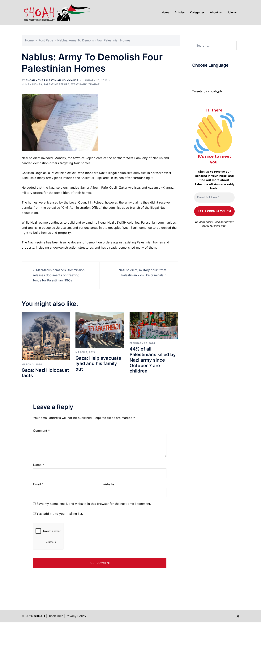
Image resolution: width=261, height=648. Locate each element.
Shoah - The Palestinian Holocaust (52, 80)
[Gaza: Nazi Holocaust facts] (46, 336)
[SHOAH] (56, 12)
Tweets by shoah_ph (207, 91)
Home (29, 40)
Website (108, 484)
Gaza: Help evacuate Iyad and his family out (98, 363)
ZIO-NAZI (94, 84)
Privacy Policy (76, 616)
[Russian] (213, 74)
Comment (41, 430)
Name (38, 465)
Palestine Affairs (57, 84)
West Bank (79, 84)
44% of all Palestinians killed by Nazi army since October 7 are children (153, 360)
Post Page (45, 40)
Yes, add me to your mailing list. (59, 513)
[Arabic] (194, 74)
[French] (209, 74)
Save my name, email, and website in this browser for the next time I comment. (93, 504)
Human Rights (32, 84)
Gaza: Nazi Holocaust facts (45, 372)
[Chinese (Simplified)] (197, 74)
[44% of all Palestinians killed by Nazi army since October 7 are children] (154, 325)
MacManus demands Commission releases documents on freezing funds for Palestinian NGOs (58, 275)
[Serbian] (217, 74)
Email (38, 484)
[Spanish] (220, 74)
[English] (205, 74)
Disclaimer (55, 616)
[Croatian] (201, 74)
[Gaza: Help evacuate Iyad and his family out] (99, 330)
